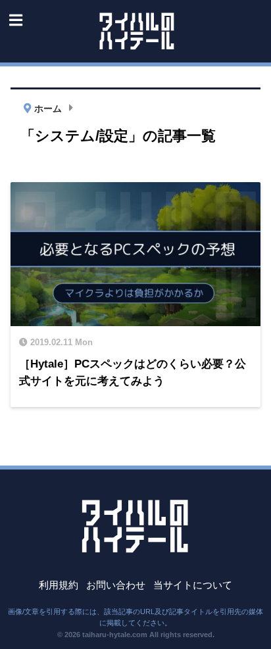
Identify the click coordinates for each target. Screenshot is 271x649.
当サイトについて (192, 585)
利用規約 (58, 585)
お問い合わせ (115, 585)
